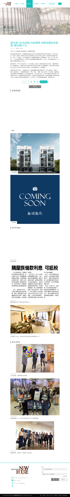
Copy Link (44, 81)
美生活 (29, 3)
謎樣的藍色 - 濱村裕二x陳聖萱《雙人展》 (21, 453)
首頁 (4, 30)
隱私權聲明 (13, 261)
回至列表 (35, 86)
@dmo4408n (17, 480)
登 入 (55, 479)
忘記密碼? (65, 476)
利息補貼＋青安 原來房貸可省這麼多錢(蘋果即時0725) (25, 336)
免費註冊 (63, 479)
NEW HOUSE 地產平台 (19, 483)
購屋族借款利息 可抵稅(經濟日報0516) (20, 302)
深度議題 (36, 3)
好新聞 (22, 3)
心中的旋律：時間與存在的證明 (18, 375)
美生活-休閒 (20, 48)
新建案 (16, 3)
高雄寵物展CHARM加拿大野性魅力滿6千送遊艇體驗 (24, 418)
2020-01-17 (13, 48)
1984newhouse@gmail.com (21, 477)
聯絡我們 (43, 3)
